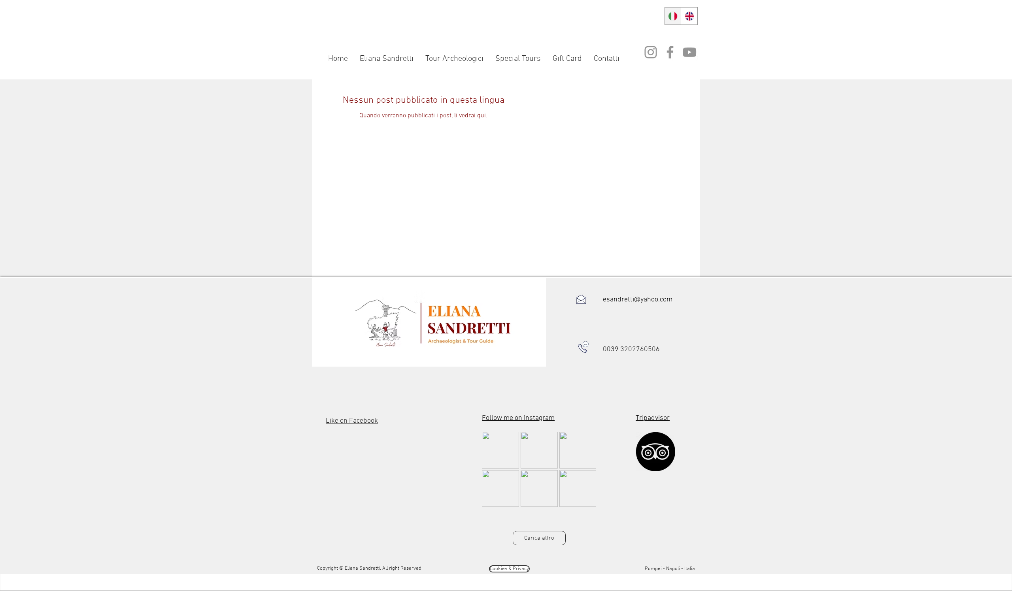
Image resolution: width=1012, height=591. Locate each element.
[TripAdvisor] (655, 451)
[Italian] (673, 16)
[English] (689, 16)
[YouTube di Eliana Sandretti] (689, 52)
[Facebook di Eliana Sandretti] (670, 52)
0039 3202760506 (631, 349)
